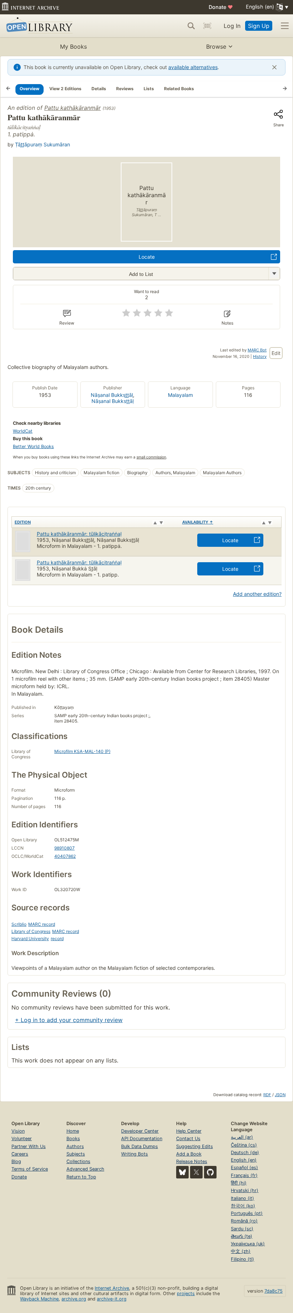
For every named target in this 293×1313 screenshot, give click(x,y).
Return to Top (81, 1177)
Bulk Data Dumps (139, 1146)
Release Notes (191, 1161)
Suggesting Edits (194, 1146)
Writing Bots (134, 1154)
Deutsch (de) (245, 1152)
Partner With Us (28, 1146)
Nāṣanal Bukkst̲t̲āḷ (112, 395)
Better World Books (33, 446)
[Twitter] (196, 1172)
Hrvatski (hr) (244, 1190)
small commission (151, 457)
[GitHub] (210, 1172)
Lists (149, 88)
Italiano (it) (242, 1198)
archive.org (73, 1299)
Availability (197, 522)
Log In (232, 25)
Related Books (179, 88)
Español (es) (244, 1167)
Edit (276, 353)
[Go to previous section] (8, 89)
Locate (147, 257)
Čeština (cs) (244, 1145)
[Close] (274, 67)
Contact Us (188, 1138)
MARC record (41, 924)
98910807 (64, 848)
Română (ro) (244, 1221)
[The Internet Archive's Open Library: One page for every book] (38, 26)
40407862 (65, 856)
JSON (280, 1094)
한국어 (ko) (243, 1206)
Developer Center (140, 1131)
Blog (16, 1161)
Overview (29, 88)
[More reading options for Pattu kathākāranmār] (274, 273)
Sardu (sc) (242, 1228)
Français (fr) (244, 1175)
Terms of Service (29, 1169)
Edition (23, 522)
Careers (19, 1154)
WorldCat (23, 431)
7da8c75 (273, 1291)
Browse (216, 46)
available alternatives (193, 67)
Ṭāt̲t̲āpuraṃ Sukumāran (42, 144)
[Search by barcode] (207, 26)
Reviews (125, 88)
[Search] (191, 26)
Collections (78, 1161)
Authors (75, 1146)
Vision (18, 1131)
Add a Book (189, 1154)
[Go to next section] (285, 89)
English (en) (244, 1160)
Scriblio (18, 924)
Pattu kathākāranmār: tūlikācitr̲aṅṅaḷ (79, 534)
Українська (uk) (248, 1243)
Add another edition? (257, 594)
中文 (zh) (240, 1251)
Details (98, 88)
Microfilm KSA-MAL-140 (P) (82, 751)
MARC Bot (257, 349)
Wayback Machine (39, 1299)
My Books (73, 46)
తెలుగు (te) (241, 1236)
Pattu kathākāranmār (72, 107)
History (260, 356)
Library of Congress (30, 931)
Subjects (75, 1154)
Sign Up (258, 25)
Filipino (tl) (242, 1259)
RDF (267, 1094)
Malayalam (180, 395)
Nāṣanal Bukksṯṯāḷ (112, 401)
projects (186, 1293)
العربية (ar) (242, 1137)
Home (72, 1131)
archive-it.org (111, 1299)
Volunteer (21, 1138)
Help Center (189, 1131)
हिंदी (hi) (239, 1183)
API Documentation (141, 1138)
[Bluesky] (182, 1172)
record (57, 938)
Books (73, 1138)
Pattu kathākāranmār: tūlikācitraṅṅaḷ (79, 562)
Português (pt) (247, 1213)
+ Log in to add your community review (69, 1019)
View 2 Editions (65, 88)
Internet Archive (112, 1288)
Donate (221, 7)
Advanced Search (85, 1169)
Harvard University (30, 938)
